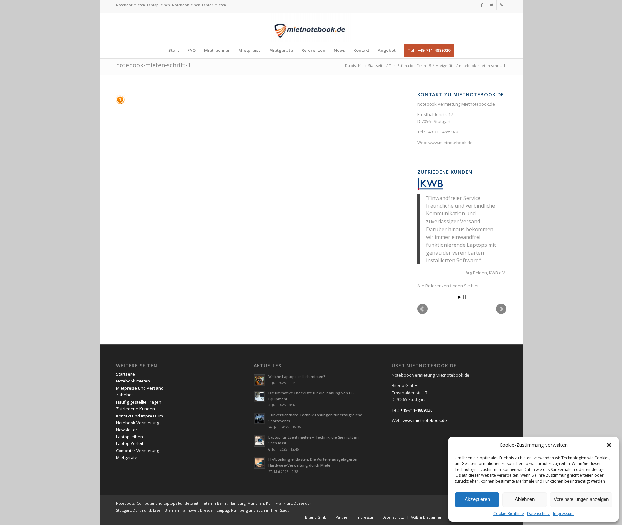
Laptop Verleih (130, 443)
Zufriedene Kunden (444, 171)
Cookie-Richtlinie (508, 513)
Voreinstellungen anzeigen (581, 499)
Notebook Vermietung (137, 423)
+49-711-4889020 (442, 132)
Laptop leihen (129, 436)
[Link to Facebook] (482, 5)
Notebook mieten (133, 381)
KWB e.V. (497, 273)
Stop (464, 297)
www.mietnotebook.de (450, 142)
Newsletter (126, 430)
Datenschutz (538, 513)
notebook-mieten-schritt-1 (153, 65)
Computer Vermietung (137, 450)
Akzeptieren (477, 499)
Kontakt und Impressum (139, 416)
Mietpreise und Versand (140, 388)
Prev (422, 309)
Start (459, 297)
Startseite (125, 374)
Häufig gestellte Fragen (138, 402)
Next (501, 309)
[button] (609, 445)
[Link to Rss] (501, 5)
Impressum (563, 513)
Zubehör (124, 395)
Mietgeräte (126, 457)
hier (475, 286)
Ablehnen (525, 499)
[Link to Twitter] (491, 5)
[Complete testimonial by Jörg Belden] (430, 183)
